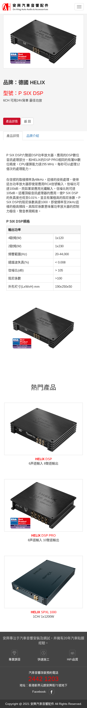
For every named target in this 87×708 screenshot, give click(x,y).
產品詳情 (12, 121)
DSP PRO (43, 535)
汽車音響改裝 (37, 672)
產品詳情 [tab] (13, 136)
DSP (43, 459)
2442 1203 (43, 678)
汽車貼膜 (77, 638)
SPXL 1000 (43, 612)
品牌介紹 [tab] (32, 136)
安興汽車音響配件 (42, 703)
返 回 (27, 121)
